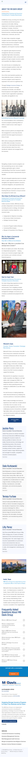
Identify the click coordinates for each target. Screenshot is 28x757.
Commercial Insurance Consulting (11, 733)
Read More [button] (5, 456)
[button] (25, 2)
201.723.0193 (16, 696)
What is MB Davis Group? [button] (9, 620)
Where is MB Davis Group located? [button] (9, 660)
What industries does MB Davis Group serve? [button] (11, 638)
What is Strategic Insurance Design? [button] (10, 643)
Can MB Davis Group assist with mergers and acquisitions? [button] (11, 655)
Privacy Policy (4, 751)
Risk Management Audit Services (11, 739)
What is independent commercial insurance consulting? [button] (8, 625)
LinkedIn (4, 724)
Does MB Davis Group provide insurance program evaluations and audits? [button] (11, 649)
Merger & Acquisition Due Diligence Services (14, 741)
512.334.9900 (5, 691)
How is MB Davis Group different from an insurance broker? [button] (10, 632)
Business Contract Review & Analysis (11, 744)
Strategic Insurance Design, (13, 85)
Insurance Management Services (10, 736)
